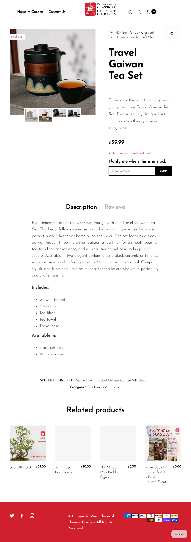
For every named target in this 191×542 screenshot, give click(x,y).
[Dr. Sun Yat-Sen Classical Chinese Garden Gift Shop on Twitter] (12, 515)
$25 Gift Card (20, 467)
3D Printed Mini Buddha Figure (110, 472)
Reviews (114, 207)
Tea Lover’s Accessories (104, 387)
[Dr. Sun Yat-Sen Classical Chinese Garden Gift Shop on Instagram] (32, 515)
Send (163, 171)
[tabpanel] (53, 72)
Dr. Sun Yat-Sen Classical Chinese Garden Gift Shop (108, 380)
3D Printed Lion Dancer (64, 470)
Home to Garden (30, 12)
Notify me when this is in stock (137, 161)
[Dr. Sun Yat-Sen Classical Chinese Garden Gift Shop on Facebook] (22, 515)
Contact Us (56, 12)
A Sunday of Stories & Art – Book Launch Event (155, 475)
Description (81, 207)
